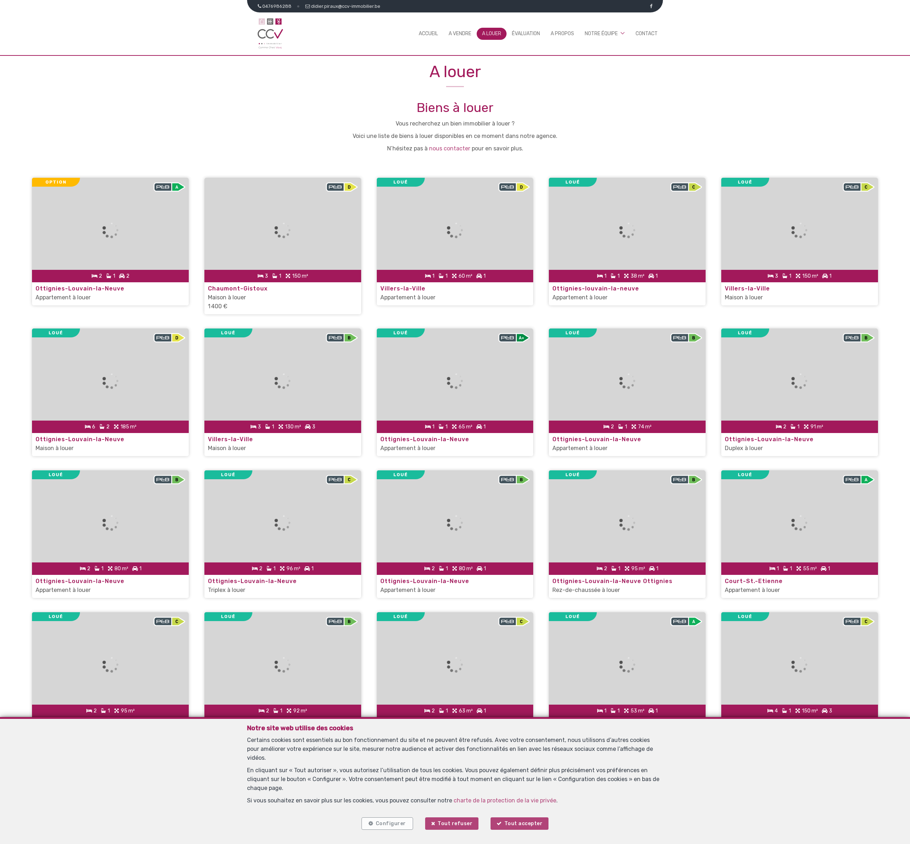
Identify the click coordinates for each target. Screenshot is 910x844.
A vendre (460, 34)
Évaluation (526, 34)
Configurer (391, 824)
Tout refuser (455, 824)
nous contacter (449, 148)
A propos (562, 34)
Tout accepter (523, 824)
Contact (647, 34)
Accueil (428, 34)
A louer (491, 34)
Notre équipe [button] (601, 34)
